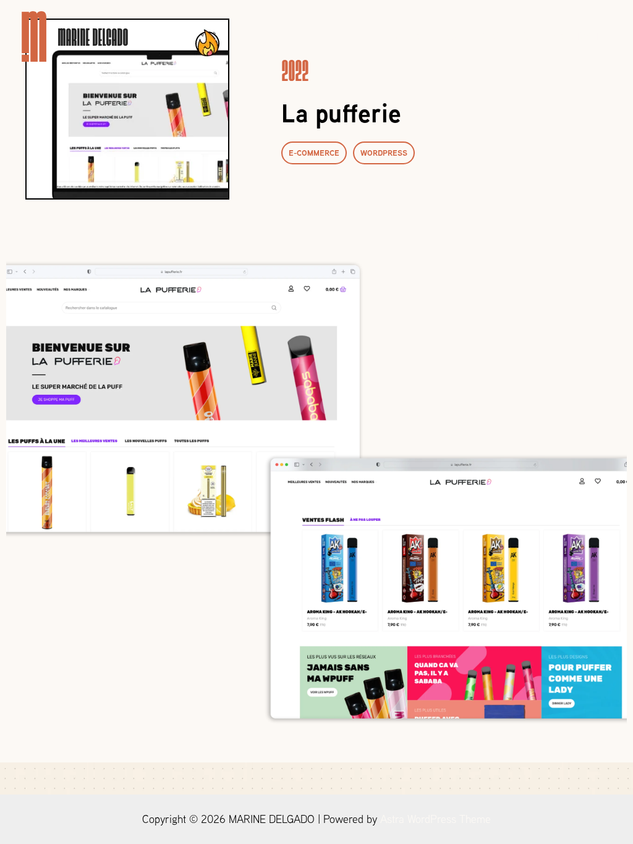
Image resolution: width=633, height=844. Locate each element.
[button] (314, 152)
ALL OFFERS (426, 36)
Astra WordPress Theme (435, 819)
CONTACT (577, 36)
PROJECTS (505, 36)
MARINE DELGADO (92, 36)
